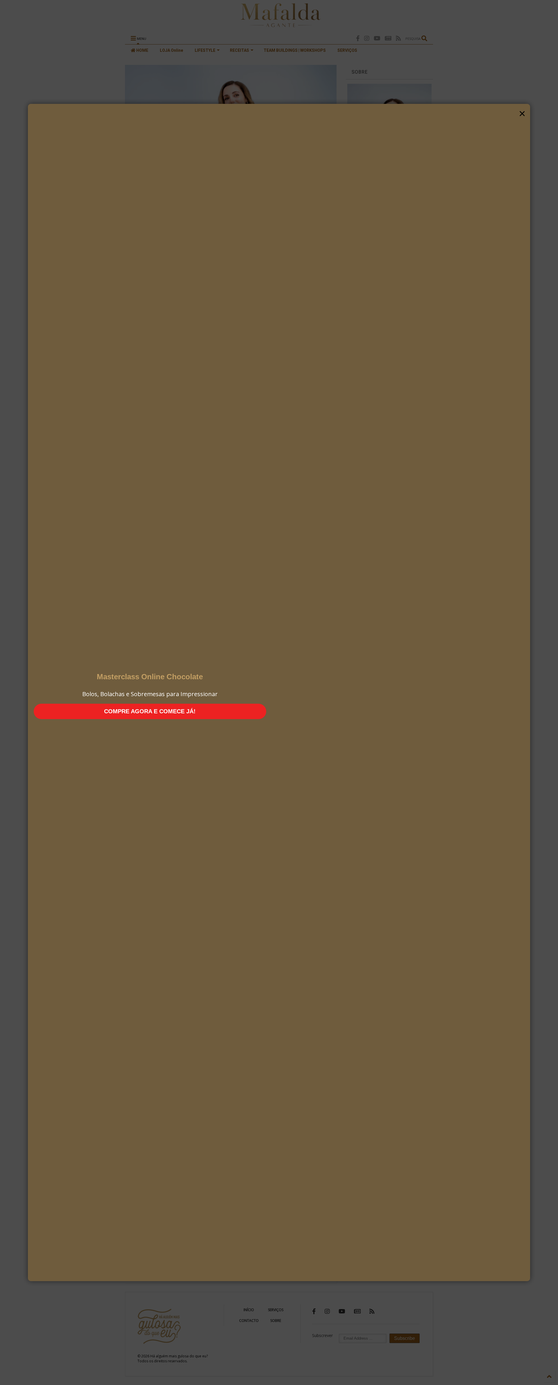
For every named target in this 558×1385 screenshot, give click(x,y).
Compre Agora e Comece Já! (150, 711)
